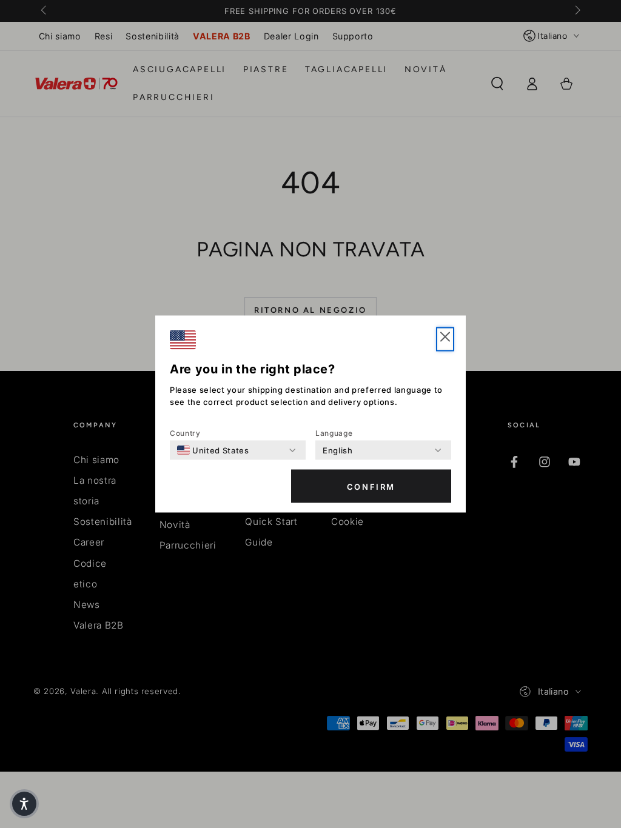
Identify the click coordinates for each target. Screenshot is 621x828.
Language (333, 433)
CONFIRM (371, 486)
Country (185, 433)
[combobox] (213, 450)
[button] (24, 803)
